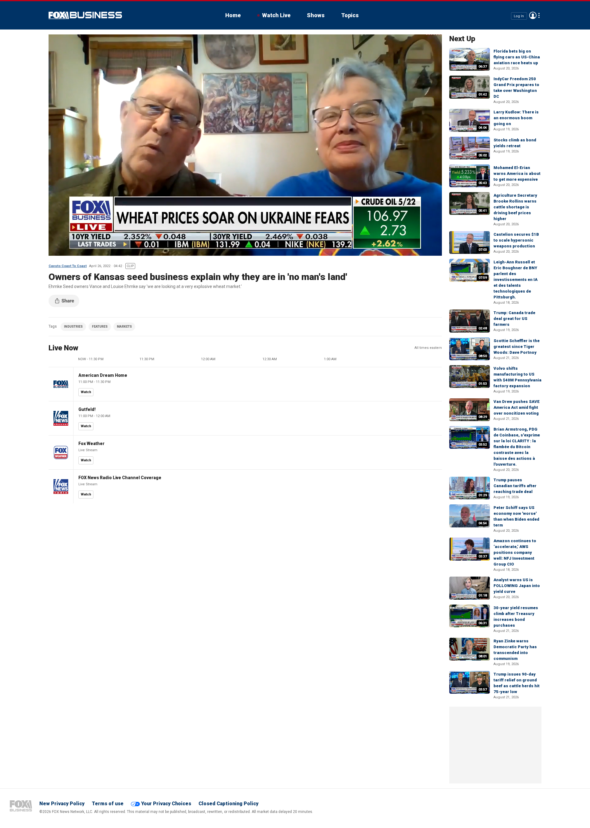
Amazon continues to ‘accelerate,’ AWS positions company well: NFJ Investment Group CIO (515, 552)
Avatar (533, 15)
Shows (315, 15)
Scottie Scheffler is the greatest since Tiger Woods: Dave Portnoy (517, 346)
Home (233, 15)
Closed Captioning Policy (228, 803)
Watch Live (276, 15)
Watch (86, 392)
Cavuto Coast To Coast (68, 266)
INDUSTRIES (73, 326)
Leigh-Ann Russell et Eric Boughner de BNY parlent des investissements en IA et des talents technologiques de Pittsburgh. (515, 279)
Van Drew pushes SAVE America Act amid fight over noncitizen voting (517, 407)
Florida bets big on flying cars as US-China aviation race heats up (517, 57)
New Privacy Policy (62, 803)
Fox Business (85, 15)
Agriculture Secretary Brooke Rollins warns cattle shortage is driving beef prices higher (515, 207)
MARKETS (124, 326)
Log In (519, 16)
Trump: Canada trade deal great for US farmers (514, 318)
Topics (350, 15)
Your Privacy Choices (166, 803)
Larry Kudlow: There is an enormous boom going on (516, 118)
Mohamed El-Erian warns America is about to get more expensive (517, 173)
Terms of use (108, 803)
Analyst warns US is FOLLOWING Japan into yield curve (517, 586)
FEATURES (100, 326)
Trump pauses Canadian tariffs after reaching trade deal (515, 486)
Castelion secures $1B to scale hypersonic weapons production (516, 240)
